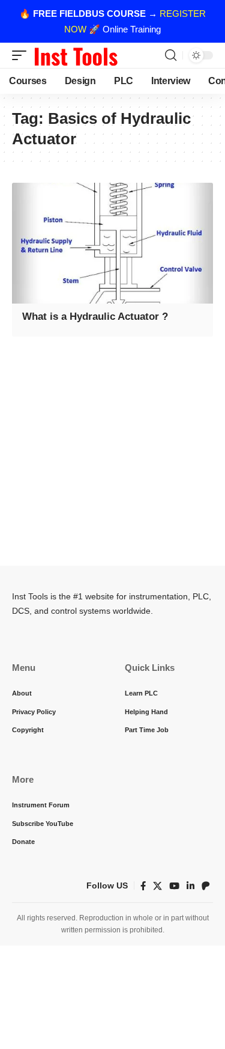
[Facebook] (143, 886)
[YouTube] (174, 886)
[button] (22, 55)
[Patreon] (206, 886)
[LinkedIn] (190, 886)
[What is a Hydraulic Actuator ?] (112, 243)
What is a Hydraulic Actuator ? (95, 316)
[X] (157, 886)
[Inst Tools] (75, 55)
